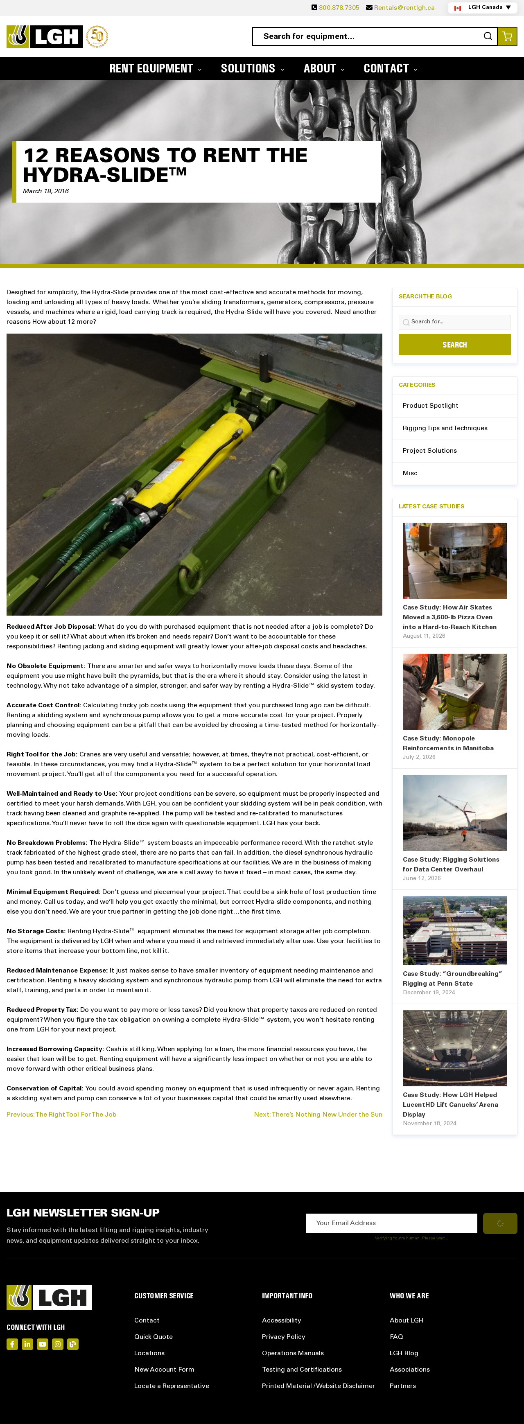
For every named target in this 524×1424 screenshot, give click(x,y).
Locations (149, 1353)
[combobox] (375, 36)
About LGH (406, 1321)
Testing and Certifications (302, 1370)
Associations (410, 1370)
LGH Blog (404, 1353)
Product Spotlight (430, 406)
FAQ (396, 1337)
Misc (410, 473)
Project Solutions (430, 451)
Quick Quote (153, 1337)
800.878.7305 (339, 8)
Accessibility (281, 1321)
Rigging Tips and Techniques (445, 428)
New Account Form (164, 1370)
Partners (403, 1386)
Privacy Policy (283, 1337)
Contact (147, 1321)
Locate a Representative (171, 1386)
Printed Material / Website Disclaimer (318, 1386)
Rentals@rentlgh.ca (404, 8)
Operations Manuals (293, 1353)
